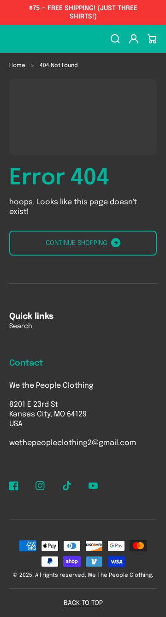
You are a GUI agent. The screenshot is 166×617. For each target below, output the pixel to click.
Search (20, 326)
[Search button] (34, 39)
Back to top (83, 603)
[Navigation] (13, 38)
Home (17, 65)
